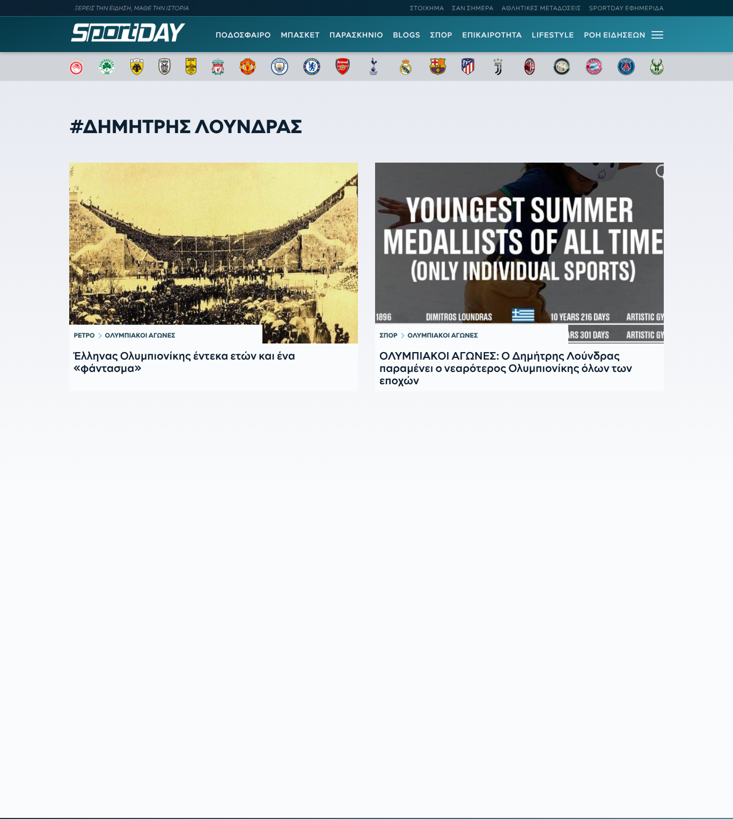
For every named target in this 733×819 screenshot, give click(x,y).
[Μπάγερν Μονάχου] (594, 66)
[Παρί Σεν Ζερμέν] (626, 66)
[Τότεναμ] (373, 66)
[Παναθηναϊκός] (106, 66)
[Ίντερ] (561, 66)
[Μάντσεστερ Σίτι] (279, 66)
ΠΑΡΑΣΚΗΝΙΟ (356, 35)
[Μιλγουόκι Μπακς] (657, 66)
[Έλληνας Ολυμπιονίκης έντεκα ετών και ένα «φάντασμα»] (213, 253)
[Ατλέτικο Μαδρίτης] (467, 66)
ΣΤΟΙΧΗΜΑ (427, 8)
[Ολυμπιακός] (76, 66)
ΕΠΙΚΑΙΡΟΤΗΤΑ (492, 35)
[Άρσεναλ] (342, 66)
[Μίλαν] (529, 66)
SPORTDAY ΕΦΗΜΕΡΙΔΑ (626, 8)
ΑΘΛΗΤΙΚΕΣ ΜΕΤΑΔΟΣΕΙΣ (541, 8)
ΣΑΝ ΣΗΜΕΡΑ (473, 8)
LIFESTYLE (553, 35)
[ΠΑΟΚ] (164, 66)
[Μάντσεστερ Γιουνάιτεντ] (247, 66)
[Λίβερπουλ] (217, 66)
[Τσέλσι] (311, 66)
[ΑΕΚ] (136, 66)
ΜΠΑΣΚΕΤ (300, 35)
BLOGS (406, 35)
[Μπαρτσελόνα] (437, 66)
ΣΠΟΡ (441, 35)
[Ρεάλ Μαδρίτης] (405, 66)
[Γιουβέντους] (498, 66)
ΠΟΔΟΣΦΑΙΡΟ (243, 35)
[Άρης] (191, 66)
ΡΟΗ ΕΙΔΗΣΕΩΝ (615, 35)
